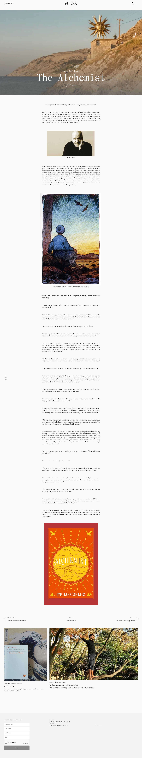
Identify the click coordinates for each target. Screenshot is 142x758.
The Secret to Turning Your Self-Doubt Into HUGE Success (71, 688)
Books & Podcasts (16, 683)
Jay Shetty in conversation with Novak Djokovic (63, 685)
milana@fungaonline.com (58, 725)
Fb (5, 377)
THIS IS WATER (9, 686)
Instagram (98, 725)
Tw (5, 379)
